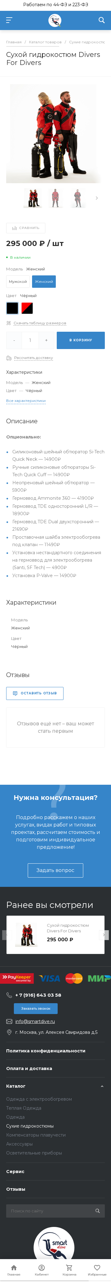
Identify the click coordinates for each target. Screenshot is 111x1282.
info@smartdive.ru (35, 1021)
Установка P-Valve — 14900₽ (44, 575)
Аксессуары (19, 1144)
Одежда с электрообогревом (39, 1099)
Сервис (15, 1171)
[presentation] (97, 198)
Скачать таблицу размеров (40, 323)
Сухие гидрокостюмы (30, 1126)
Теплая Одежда (23, 1108)
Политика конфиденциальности (45, 1051)
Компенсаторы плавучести (36, 1135)
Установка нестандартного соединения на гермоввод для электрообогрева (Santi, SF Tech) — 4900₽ (56, 560)
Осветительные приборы (34, 1153)
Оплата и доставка (29, 1068)
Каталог (16, 1086)
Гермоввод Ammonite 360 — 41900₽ (53, 498)
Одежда (15, 1117)
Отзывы (15, 1189)
